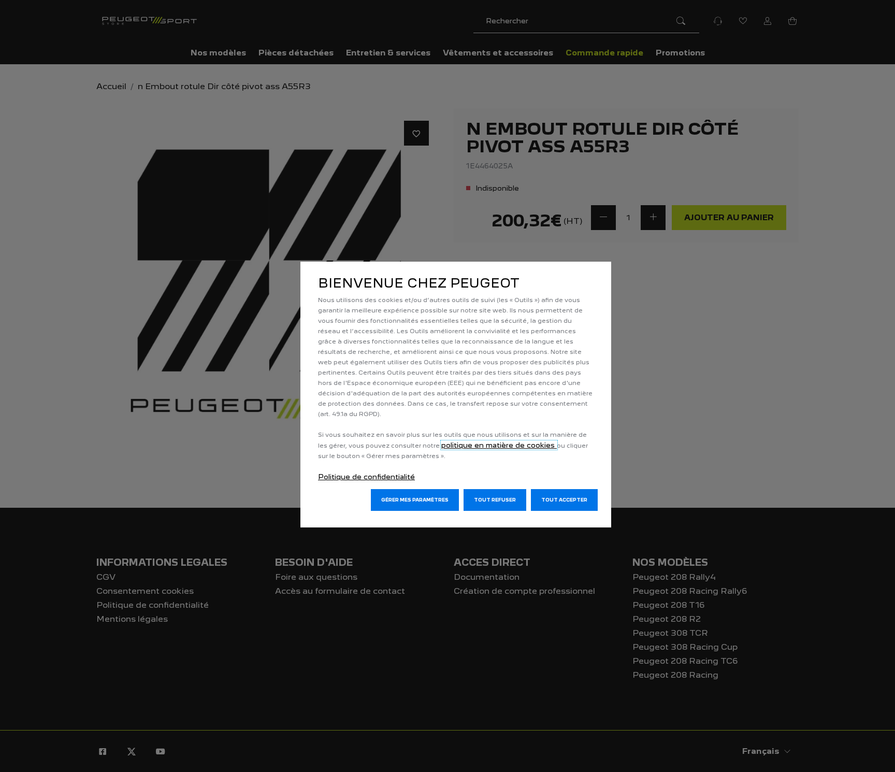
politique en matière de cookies (499, 445)
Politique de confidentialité (366, 477)
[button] (415, 500)
